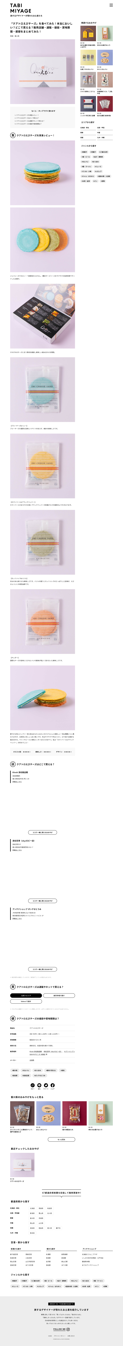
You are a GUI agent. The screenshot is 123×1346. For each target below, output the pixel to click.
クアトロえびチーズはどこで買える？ (27, 118)
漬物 (103, 181)
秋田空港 (13, 1258)
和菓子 (85, 152)
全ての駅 (65, 1265)
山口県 (41, 1223)
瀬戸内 (58, 1228)
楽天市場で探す (59, 995)
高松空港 (26, 1075)
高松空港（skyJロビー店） (53, 1051)
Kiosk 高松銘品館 (36, 1051)
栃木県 (32, 1218)
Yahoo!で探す (26, 1001)
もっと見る (61, 1139)
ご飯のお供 (104, 152)
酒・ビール (86, 157)
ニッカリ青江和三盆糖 (87, 115)
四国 (11, 36)
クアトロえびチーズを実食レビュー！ (27, 115)
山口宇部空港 (30, 1261)
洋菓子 (93, 152)
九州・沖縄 (100, 137)
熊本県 (32, 1233)
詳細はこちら (17, 781)
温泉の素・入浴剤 (104, 176)
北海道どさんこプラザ (89, 1254)
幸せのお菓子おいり (103, 45)
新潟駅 (64, 1258)
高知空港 (13, 1265)
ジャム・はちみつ (88, 176)
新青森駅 (65, 1254)
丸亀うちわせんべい (87, 69)
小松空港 (29, 1258)
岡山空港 (13, 1261)
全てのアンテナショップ (90, 1265)
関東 (81, 132)
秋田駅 (48, 1258)
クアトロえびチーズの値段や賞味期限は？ (29, 124)
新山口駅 (65, 1261)
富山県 (41, 1213)
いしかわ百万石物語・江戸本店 (92, 1258)
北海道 (32, 1208)
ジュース (98, 166)
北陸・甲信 (100, 127)
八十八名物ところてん (87, 91)
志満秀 (32, 1060)
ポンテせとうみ (40, 1075)
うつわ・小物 (87, 171)
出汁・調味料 (98, 157)
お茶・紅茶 (86, 181)
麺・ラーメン (87, 166)
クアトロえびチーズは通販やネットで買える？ (30, 121)
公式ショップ (26, 995)
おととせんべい (102, 69)
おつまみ (38, 1070)
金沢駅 (48, 1261)
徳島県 (41, 1228)
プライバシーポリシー (60, 1336)
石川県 (49, 1213)
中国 (98, 132)
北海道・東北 (84, 127)
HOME (50, 1336)
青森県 (41, 1208)
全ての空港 (29, 1265)
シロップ (99, 171)
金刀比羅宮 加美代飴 (104, 115)
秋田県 (49, 1208)
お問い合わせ (71, 1336)
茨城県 (41, 1218)
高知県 (32, 1228)
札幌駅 (48, 1254)
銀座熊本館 (86, 1261)
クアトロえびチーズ (17, 1181)
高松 (63, 1070)
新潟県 (32, 1213)
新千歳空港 (14, 1254)
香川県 (17, 36)
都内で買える (51, 1070)
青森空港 (29, 1254)
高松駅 (15, 1075)
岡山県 (32, 1223)
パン (95, 181)
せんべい (26, 1070)
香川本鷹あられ (67, 1129)
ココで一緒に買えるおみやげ (42, 832)
